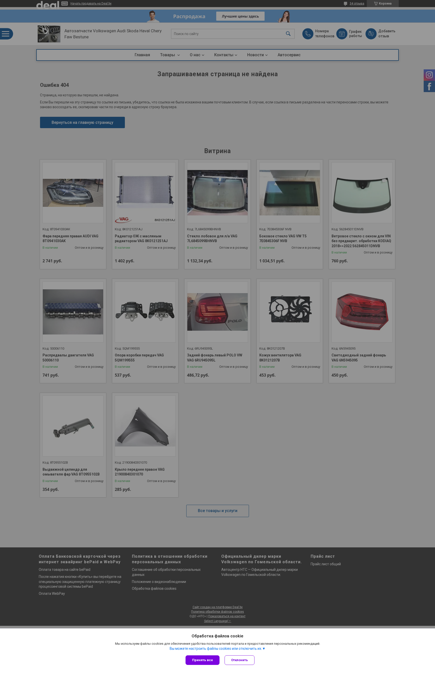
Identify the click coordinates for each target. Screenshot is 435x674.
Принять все (202, 660)
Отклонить (239, 660)
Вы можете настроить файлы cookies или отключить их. (216, 649)
